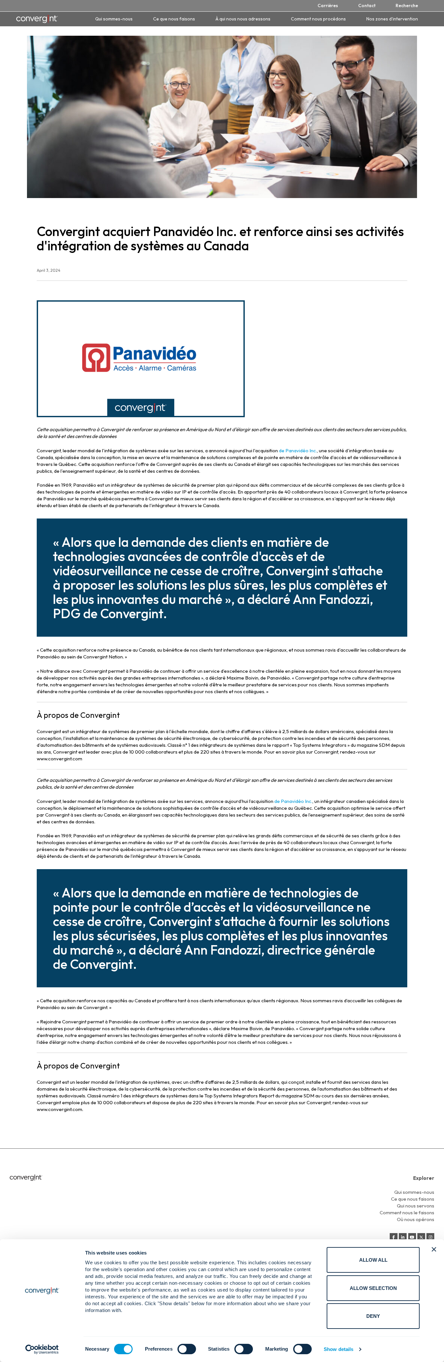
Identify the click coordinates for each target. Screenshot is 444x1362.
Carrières (328, 5)
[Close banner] (434, 1249)
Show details (338, 1349)
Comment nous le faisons (407, 1212)
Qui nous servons (415, 1206)
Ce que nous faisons (174, 19)
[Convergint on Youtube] (412, 1237)
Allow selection (373, 1288)
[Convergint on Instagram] (430, 1237)
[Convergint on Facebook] (394, 1237)
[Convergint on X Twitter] (421, 1237)
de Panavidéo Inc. (298, 450)
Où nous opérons (415, 1219)
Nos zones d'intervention (392, 19)
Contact (366, 5)
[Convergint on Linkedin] (403, 1237)
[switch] (186, 1349)
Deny (373, 1316)
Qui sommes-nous (114, 19)
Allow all (373, 1260)
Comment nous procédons (318, 19)
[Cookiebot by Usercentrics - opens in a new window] (42, 1349)
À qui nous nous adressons (242, 19)
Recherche (407, 5)
